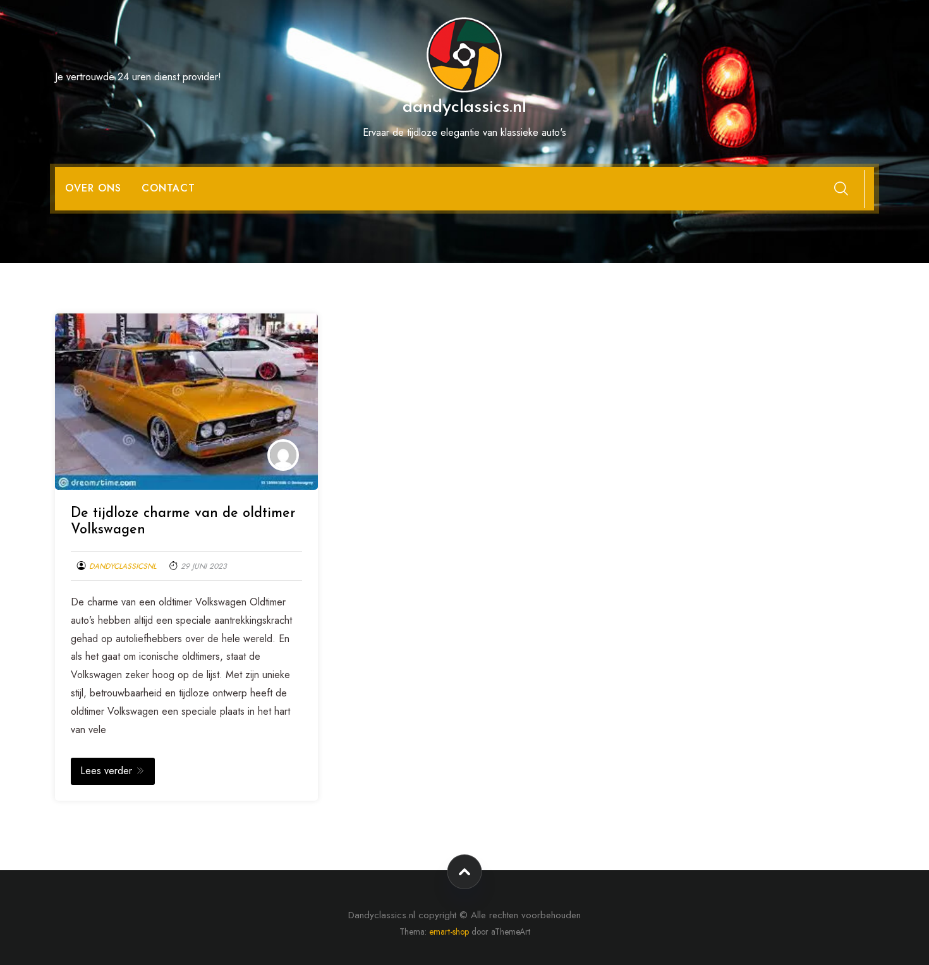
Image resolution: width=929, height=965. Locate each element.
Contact (168, 188)
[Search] (841, 188)
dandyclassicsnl (122, 566)
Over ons (93, 188)
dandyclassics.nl (464, 107)
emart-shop (449, 931)
